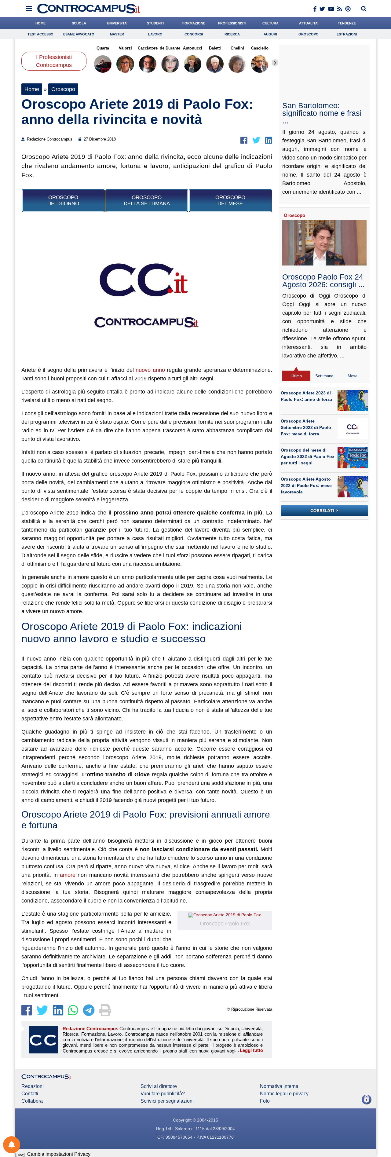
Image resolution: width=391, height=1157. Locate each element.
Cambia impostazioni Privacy (58, 1154)
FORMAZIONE (193, 23)
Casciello (260, 48)
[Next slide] (275, 62)
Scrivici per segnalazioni (167, 1101)
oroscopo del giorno (63, 201)
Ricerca (232, 34)
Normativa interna (279, 1086)
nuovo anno (150, 370)
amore (67, 875)
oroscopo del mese (230, 201)
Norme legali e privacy (284, 1093)
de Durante (170, 48)
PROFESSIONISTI (232, 23)
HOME (40, 23)
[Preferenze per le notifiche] (11, 1144)
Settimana (324, 376)
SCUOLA (79, 23)
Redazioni (32, 1086)
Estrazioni (347, 34)
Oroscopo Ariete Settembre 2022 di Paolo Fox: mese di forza (306, 427)
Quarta (103, 48)
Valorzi (125, 48)
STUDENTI (155, 23)
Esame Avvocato (78, 34)
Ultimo (296, 376)
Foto (265, 1101)
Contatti (29, 1093)
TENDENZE (347, 23)
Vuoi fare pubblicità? (163, 1093)
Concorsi (194, 34)
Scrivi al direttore (159, 1086)
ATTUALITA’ (308, 23)
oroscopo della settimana (147, 201)
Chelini (237, 48)
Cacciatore (148, 48)
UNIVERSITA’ (117, 23)
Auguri (270, 34)
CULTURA (270, 23)
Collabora (32, 1101)
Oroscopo (308, 34)
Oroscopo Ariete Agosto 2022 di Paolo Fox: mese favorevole (306, 485)
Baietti (215, 48)
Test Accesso (40, 34)
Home (31, 89)
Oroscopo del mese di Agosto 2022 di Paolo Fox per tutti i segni (307, 456)
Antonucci (192, 48)
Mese (352, 376)
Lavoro (155, 34)
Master (117, 34)
